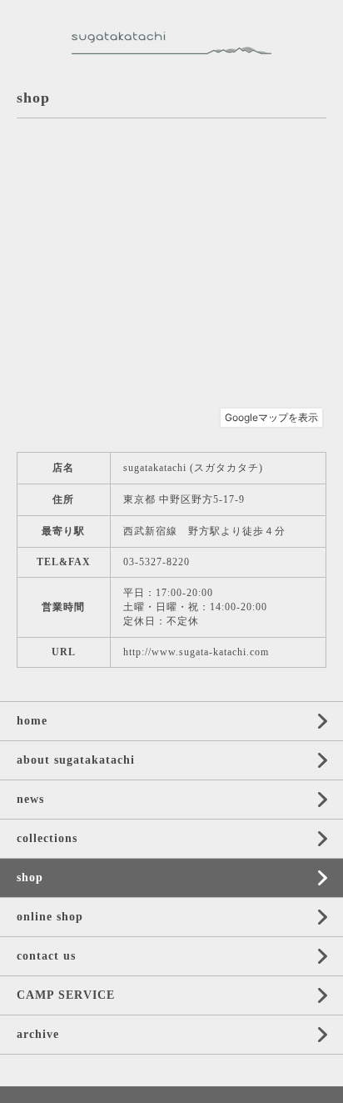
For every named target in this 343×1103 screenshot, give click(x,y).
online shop (50, 916)
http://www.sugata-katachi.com (196, 652)
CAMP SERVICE (66, 995)
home (32, 720)
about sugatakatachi (76, 760)
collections (47, 838)
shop (30, 877)
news (30, 799)
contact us (46, 956)
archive (38, 1034)
